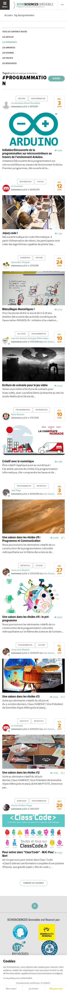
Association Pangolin (20, 262)
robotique (21, 801)
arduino (22, 99)
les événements (9, 42)
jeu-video (21, 334)
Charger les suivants (33, 883)
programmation (38, 99)
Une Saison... (49, 341)
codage (40, 182)
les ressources (9, 63)
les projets (7, 58)
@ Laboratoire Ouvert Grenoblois (25, 103)
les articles (7, 37)
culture (39, 566)
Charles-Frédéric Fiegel (21, 805)
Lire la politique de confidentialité (17, 978)
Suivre (56, 78)
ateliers (39, 258)
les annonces (8, 47)
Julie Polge (16, 490)
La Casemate (17, 186)
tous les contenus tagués (14, 31)
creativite (24, 721)
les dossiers (8, 53)
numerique (25, 258)
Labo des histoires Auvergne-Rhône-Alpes (30, 338)
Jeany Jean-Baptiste (20, 570)
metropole (41, 486)
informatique (26, 182)
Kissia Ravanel (17, 414)
